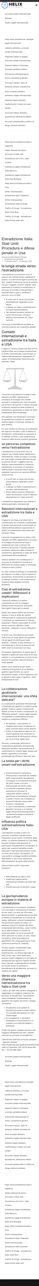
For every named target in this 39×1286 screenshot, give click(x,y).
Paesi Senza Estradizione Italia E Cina (18, 185)
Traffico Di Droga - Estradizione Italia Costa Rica (18, 210)
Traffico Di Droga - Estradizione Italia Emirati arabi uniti (18, 218)
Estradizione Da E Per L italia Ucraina (17, 160)
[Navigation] (36, 5)
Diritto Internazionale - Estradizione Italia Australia (16, 202)
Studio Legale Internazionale (16, 23)
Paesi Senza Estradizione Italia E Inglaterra (18, 144)
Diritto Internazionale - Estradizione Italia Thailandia (16, 194)
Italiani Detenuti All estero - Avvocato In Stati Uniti (16, 152)
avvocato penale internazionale (18, 14)
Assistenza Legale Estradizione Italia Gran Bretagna (17, 177)
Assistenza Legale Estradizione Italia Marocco (17, 169)
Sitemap (8, 18)
